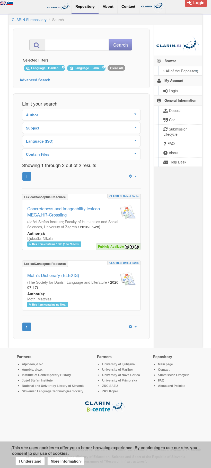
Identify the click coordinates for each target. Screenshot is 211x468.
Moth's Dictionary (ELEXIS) (53, 275)
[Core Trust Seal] (105, 426)
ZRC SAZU (110, 386)
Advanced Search (35, 79)
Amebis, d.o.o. (32, 369)
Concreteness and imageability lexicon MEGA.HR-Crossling (63, 211)
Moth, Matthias (39, 298)
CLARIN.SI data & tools (124, 196)
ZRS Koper (110, 391)
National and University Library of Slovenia (53, 386)
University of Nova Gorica (121, 375)
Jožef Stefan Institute (46, 221)
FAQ (161, 380)
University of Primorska (119, 380)
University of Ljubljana (118, 364)
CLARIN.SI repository (29, 19)
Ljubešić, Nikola (40, 238)
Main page (165, 364)
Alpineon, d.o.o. (33, 364)
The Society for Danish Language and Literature (68, 282)
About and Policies (171, 386)
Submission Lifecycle (173, 375)
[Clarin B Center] (105, 406)
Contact (164, 369)
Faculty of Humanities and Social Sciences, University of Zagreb (72, 224)
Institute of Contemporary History (46, 375)
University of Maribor (117, 369)
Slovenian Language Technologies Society (52, 391)
